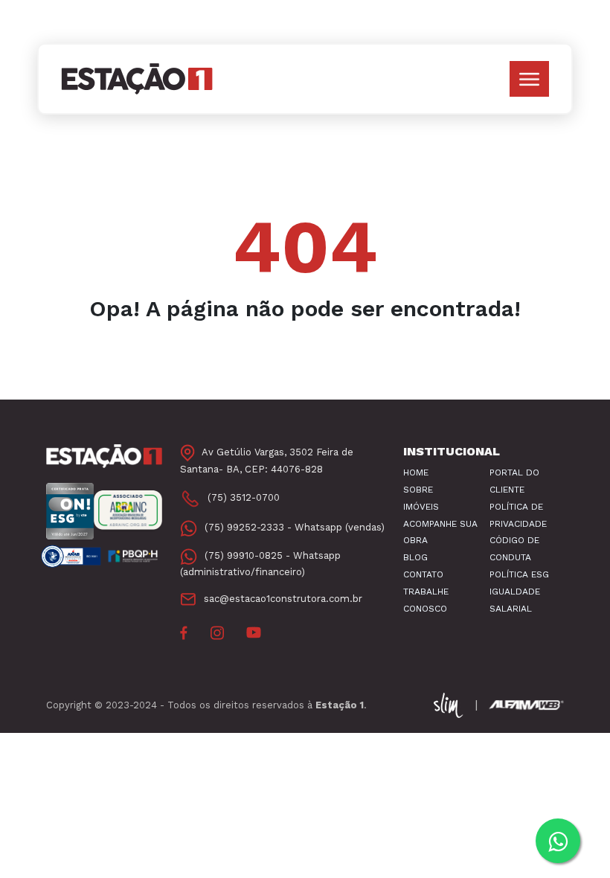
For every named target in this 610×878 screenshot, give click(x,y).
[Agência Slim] (450, 704)
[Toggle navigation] (529, 79)
